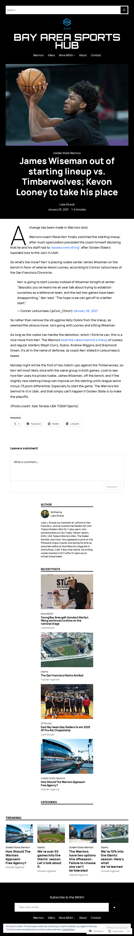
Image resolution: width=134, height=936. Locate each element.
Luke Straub (66, 204)
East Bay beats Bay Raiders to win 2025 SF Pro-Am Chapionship (65, 729)
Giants (44, 671)
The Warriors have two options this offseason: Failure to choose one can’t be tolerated (82, 861)
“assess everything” (65, 247)
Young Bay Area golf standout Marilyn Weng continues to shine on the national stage (64, 620)
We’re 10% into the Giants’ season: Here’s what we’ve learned (112, 859)
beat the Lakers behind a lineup (83, 340)
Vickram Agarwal (50, 679)
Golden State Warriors (67, 153)
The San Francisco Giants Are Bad (62, 675)
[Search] (124, 9)
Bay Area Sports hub (67, 41)
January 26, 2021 (85, 311)
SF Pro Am (46, 723)
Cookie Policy (68, 929)
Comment (111, 486)
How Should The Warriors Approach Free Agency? (63, 784)
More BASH (47, 613)
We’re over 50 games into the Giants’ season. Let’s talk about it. (49, 859)
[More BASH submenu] (74, 55)
